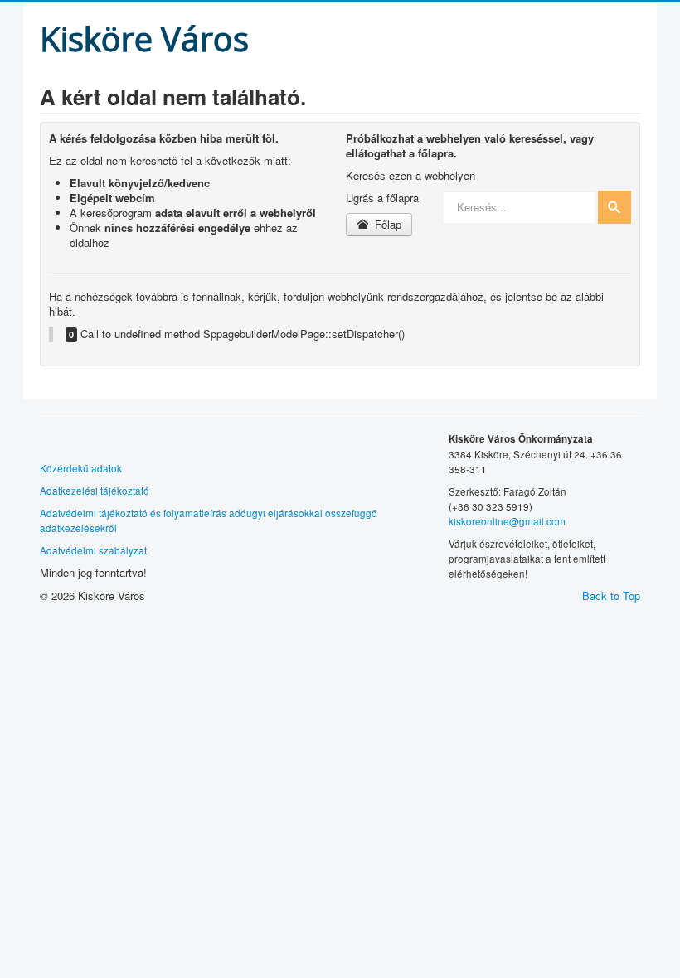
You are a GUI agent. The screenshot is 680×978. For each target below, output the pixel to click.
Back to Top (611, 595)
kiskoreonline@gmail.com (507, 521)
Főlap (386, 224)
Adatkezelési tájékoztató (94, 490)
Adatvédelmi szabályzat (93, 550)
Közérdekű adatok (81, 468)
